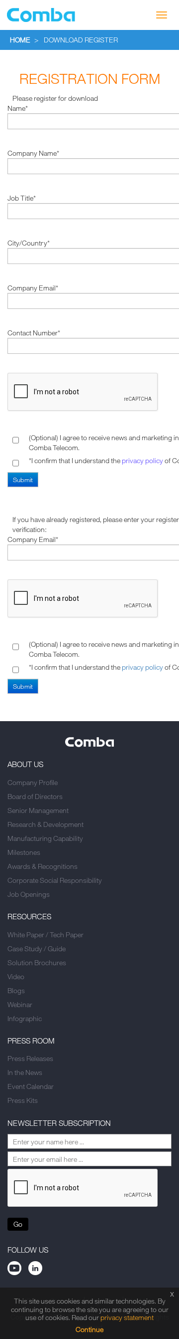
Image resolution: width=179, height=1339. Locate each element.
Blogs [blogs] (16, 990)
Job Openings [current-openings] (28, 894)
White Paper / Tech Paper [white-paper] (45, 934)
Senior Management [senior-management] (38, 810)
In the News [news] (24, 1072)
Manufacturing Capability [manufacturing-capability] (45, 838)
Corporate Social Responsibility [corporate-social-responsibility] (54, 880)
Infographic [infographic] (24, 1018)
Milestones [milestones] (23, 852)
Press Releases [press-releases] (30, 1058)
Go (17, 1224)
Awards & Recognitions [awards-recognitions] (42, 866)
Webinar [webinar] (19, 1004)
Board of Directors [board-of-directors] (35, 796)
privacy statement (127, 1317)
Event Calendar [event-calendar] (30, 1086)
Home (20, 39)
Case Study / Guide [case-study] (36, 948)
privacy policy (142, 460)
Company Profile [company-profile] (32, 782)
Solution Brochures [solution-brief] (36, 962)
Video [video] (15, 976)
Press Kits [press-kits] (22, 1100)
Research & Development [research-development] (45, 824)
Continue (89, 1329)
